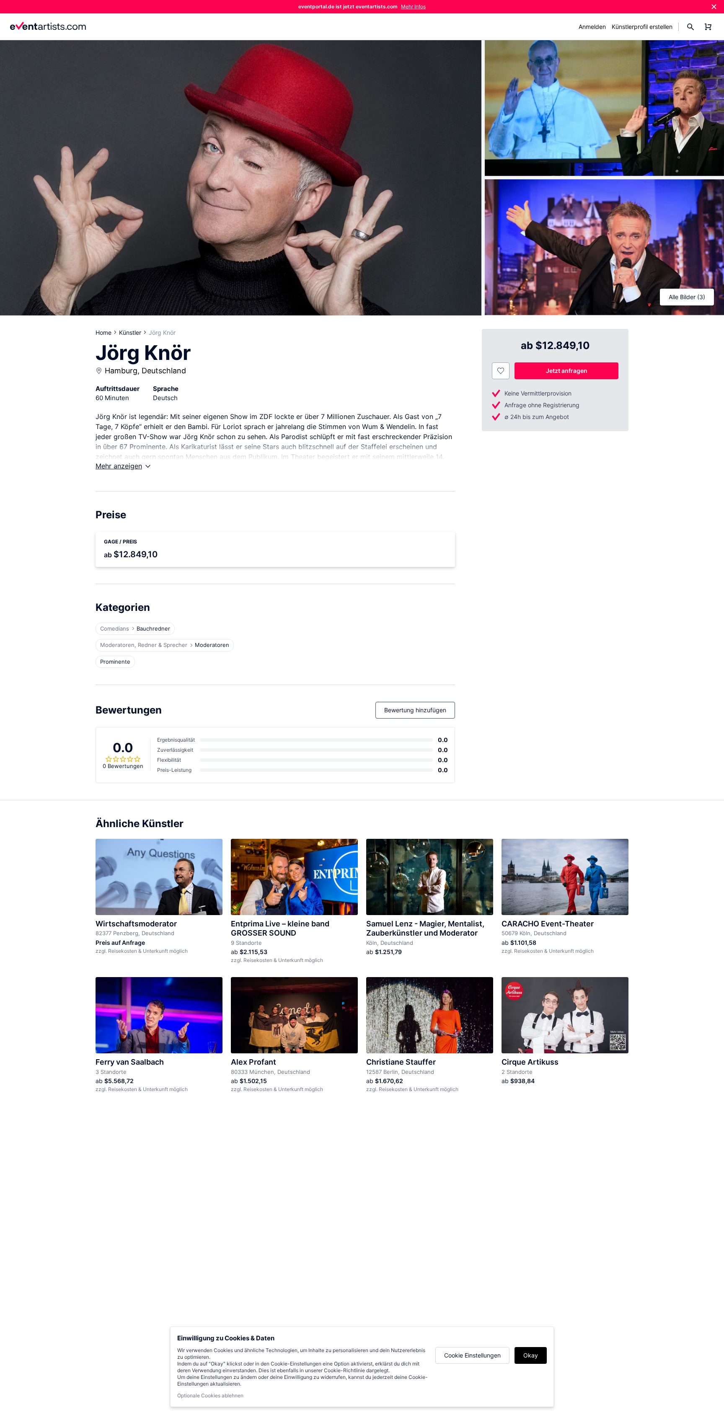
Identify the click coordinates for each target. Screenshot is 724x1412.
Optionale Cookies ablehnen (210, 1395)
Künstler (130, 332)
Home (103, 332)
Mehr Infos (413, 6)
